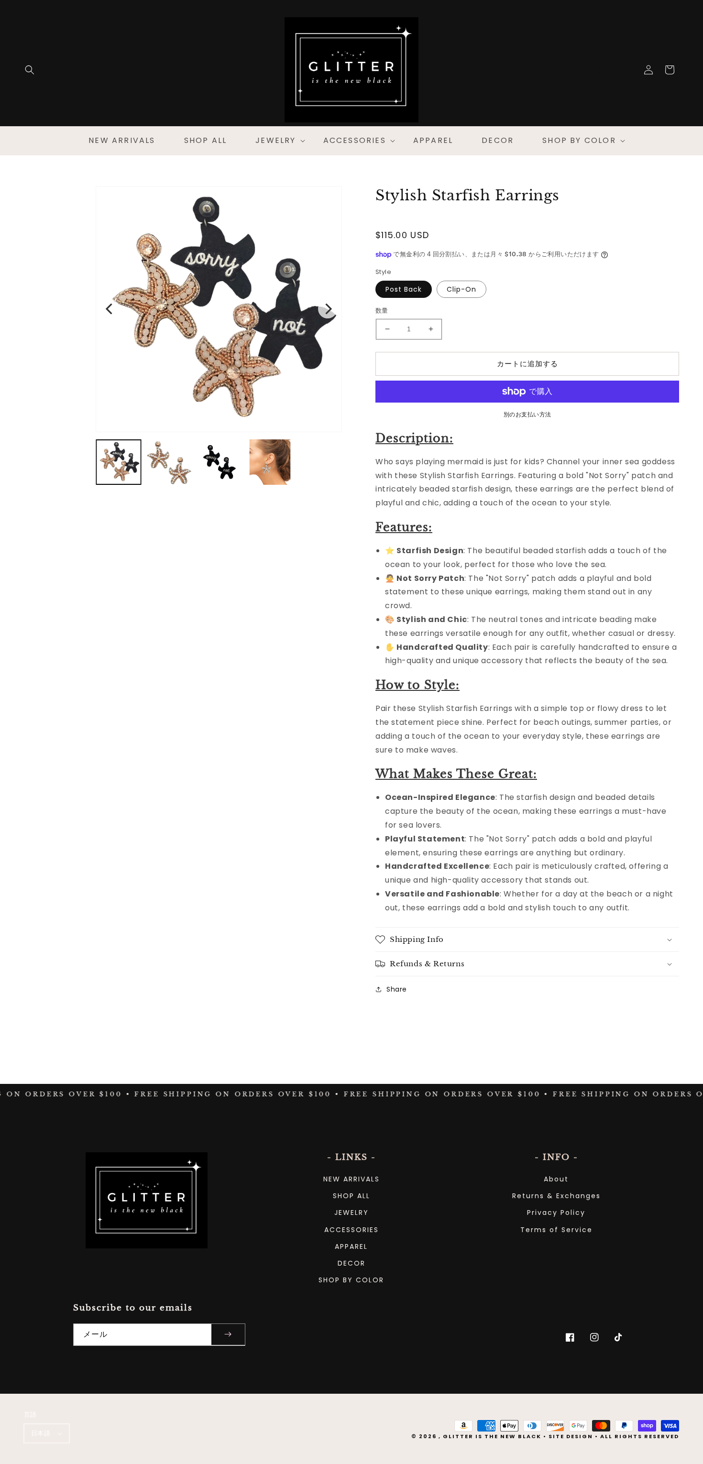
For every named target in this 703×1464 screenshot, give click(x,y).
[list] (219, 309)
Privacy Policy (556, 1212)
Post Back (403, 289)
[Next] (327, 308)
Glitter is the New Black (492, 1436)
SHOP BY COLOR (351, 1280)
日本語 (40, 1433)
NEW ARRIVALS (351, 1179)
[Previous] (110, 308)
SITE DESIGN (571, 1436)
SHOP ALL (351, 1196)
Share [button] (396, 989)
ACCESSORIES (351, 1230)
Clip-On (461, 289)
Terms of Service (556, 1230)
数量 (381, 310)
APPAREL (351, 1246)
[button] (29, 69)
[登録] (228, 1334)
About (556, 1179)
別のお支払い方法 (527, 414)
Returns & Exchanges (556, 1196)
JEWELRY (351, 1212)
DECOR (351, 1263)
